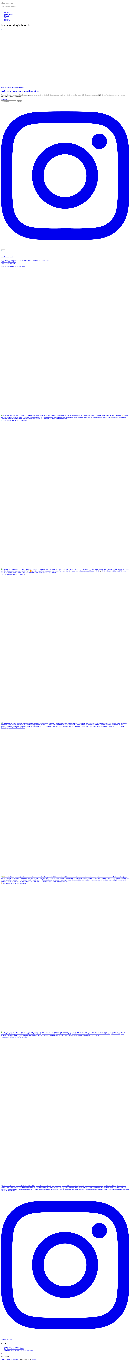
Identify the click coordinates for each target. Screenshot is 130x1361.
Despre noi (7, 20)
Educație (6, 19)
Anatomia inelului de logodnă (12, 1347)
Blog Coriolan (7, 3)
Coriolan (16, 87)
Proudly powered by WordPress (9, 1359)
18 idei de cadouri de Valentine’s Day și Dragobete (18, 1350)
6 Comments (21, 87)
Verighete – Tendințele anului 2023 (14, 1349)
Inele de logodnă (9, 14)
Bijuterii (6, 16)
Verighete (7, 12)
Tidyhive (33, 1359)
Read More (4, 99)
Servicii (6, 17)
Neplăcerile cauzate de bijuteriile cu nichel (20, 91)
